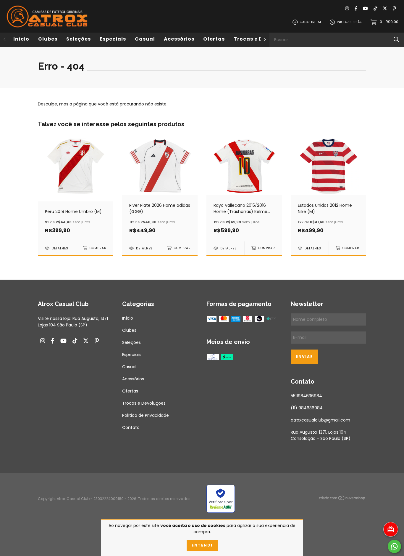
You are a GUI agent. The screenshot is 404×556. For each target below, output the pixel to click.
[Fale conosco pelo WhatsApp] (394, 546)
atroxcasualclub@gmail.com (320, 420)
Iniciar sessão (349, 22)
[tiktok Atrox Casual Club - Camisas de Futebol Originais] (375, 9)
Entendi (202, 545)
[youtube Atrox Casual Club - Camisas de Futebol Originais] (365, 9)
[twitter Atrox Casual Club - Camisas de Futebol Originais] (385, 9)
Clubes (47, 39)
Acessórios (179, 39)
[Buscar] (396, 39)
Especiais (113, 39)
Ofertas (214, 39)
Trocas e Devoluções (144, 403)
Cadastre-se (311, 22)
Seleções (78, 39)
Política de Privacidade (145, 415)
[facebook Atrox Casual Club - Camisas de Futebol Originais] (356, 9)
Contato (131, 427)
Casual (145, 39)
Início (21, 39)
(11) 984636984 (307, 408)
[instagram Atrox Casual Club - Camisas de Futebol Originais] (347, 9)
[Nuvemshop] (342, 499)
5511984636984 (306, 396)
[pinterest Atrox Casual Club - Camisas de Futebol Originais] (394, 9)
